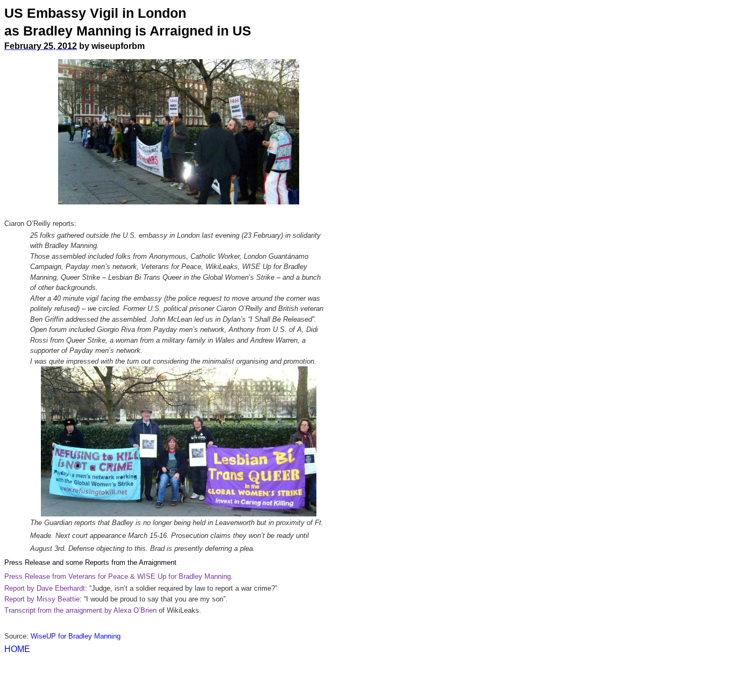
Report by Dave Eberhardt (44, 588)
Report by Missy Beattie (42, 599)
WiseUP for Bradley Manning (76, 636)
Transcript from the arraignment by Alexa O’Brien (80, 610)
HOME (17, 649)
